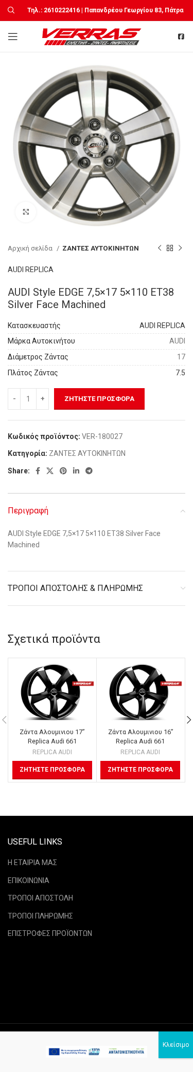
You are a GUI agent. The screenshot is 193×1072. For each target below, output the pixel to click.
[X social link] (50, 470)
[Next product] (180, 248)
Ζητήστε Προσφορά (99, 399)
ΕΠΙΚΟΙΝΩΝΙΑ (28, 880)
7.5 (180, 373)
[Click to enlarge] (25, 212)
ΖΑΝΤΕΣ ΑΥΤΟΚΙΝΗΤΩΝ (100, 248)
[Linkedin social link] (76, 470)
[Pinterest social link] (63, 470)
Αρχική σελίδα (31, 248)
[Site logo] (92, 36)
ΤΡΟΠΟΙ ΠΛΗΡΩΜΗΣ (40, 916)
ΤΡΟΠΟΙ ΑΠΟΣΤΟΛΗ (40, 898)
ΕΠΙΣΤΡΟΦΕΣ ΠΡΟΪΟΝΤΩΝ (50, 933)
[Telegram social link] (89, 470)
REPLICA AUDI (52, 752)
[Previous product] (159, 248)
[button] (52, 770)
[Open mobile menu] (13, 36)
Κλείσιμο (176, 1044)
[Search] (10, 10)
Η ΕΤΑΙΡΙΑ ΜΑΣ (32, 862)
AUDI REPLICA (31, 269)
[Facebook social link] (37, 470)
